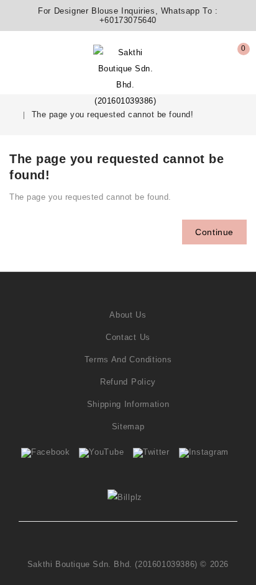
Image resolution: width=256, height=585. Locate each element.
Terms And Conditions (128, 359)
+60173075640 (128, 20)
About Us (128, 314)
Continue (214, 232)
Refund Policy (128, 381)
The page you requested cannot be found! (113, 114)
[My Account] (38, 56)
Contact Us (128, 337)
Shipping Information (128, 404)
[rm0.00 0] (232, 69)
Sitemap (128, 426)
